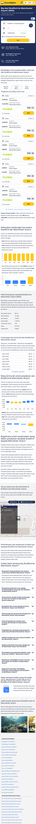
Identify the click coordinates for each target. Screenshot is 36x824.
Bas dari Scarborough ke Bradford (10, 788)
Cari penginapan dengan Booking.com (15, 36)
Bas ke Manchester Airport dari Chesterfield (12, 811)
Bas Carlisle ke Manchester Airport (10, 808)
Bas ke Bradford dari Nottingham (10, 778)
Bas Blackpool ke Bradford (8, 743)
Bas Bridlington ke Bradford (8, 746)
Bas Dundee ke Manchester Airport (10, 819)
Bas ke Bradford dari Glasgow (9, 756)
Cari (28, 113)
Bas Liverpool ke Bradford (8, 767)
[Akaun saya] (21, 2)
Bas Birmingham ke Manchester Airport (11, 802)
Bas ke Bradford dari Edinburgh (9, 754)
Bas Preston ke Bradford (8, 786)
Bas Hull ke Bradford (7, 759)
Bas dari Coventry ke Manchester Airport (12, 813)
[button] (18, 520)
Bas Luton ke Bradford (7, 770)
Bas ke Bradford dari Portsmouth (10, 783)
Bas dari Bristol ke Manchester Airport (11, 805)
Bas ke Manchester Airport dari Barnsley (12, 800)
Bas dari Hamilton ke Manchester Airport (12, 821)
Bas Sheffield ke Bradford (8, 791)
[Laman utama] (10, 2)
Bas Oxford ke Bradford (7, 780)
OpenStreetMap (27, 538)
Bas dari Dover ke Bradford (8, 751)
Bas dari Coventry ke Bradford (9, 748)
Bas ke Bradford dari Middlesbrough (11, 772)
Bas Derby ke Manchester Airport (10, 816)
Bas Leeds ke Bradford (7, 762)
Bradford (14, 503)
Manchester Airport (27, 503)
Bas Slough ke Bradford (7, 794)
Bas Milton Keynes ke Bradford (9, 775)
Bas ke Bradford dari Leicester (9, 764)
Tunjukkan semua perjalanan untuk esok (19, 209)
